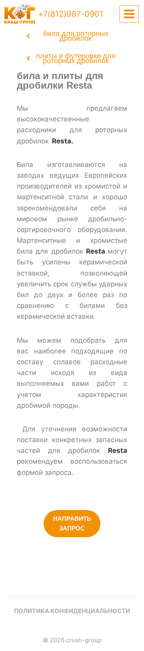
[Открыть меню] (129, 13)
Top (135, 640)
